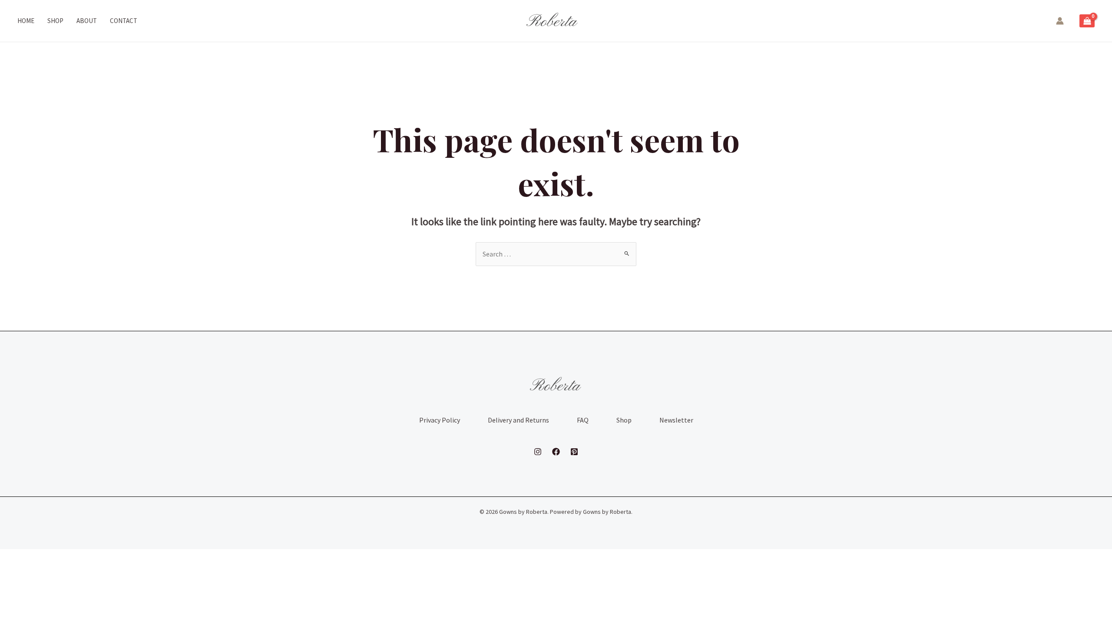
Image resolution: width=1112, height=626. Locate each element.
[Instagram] (538, 452)
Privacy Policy (439, 420)
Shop (624, 420)
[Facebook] (556, 452)
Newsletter (676, 420)
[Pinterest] (574, 452)
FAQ (583, 420)
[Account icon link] (1060, 21)
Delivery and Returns (518, 420)
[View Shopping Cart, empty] (1087, 21)
